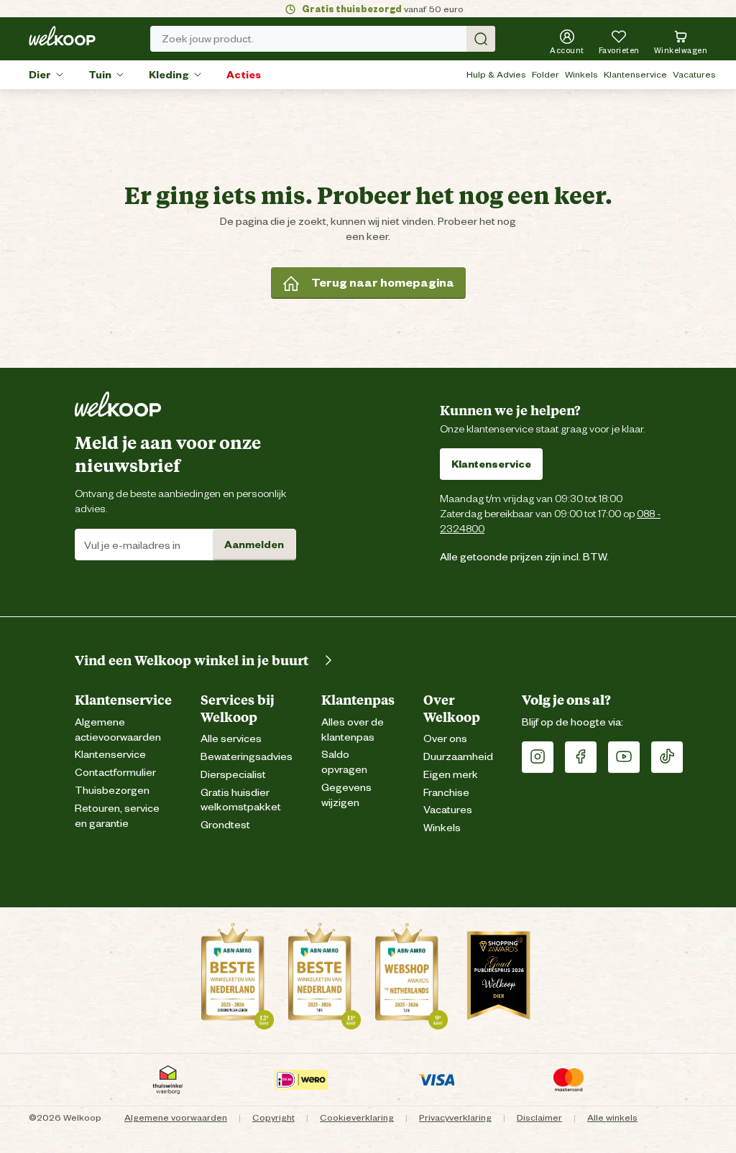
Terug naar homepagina (382, 283)
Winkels (581, 74)
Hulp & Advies (496, 74)
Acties (243, 75)
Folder (545, 74)
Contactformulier (115, 772)
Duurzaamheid (458, 756)
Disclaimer (539, 1117)
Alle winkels (612, 1117)
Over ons (445, 738)
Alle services (231, 738)
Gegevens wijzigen (346, 795)
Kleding (169, 75)
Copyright (273, 1117)
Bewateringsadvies (247, 756)
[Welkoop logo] (62, 36)
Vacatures (694, 74)
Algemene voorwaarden (175, 1117)
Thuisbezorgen (112, 790)
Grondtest (225, 825)
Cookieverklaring (357, 1117)
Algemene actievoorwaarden (118, 730)
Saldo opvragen (344, 762)
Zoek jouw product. (208, 39)
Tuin (99, 75)
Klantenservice (635, 74)
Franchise (446, 792)
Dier (40, 75)
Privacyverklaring (455, 1117)
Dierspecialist (233, 774)
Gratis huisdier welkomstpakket (241, 800)
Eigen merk (450, 774)
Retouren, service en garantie (117, 816)
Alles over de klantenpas (352, 730)
